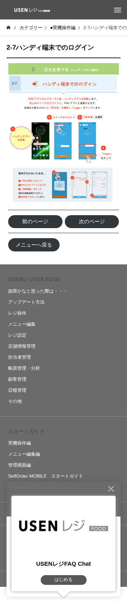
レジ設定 (17, 335)
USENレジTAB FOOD (34, 279)
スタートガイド (26, 431)
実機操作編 (19, 443)
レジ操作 (17, 313)
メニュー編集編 (24, 454)
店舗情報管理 (21, 346)
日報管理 (17, 390)
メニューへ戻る (34, 245)
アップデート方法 (26, 302)
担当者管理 (19, 357)
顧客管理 (17, 379)
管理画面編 (19, 465)
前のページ (35, 221)
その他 (15, 401)
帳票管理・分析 (24, 368)
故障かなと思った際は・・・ (37, 291)
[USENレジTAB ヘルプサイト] (31, 9)
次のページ (92, 221)
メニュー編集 (21, 324)
